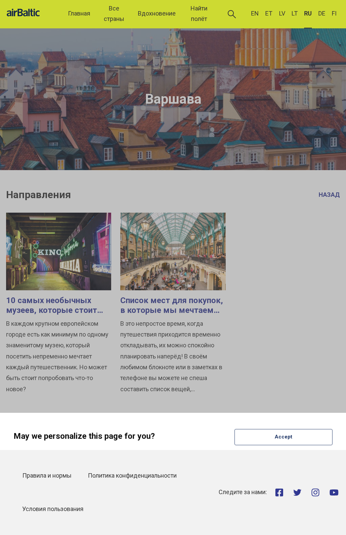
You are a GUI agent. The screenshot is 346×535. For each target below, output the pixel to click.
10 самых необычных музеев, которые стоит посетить (51, 310)
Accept (283, 437)
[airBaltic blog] (32, 13)
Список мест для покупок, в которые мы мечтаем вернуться (171, 310)
